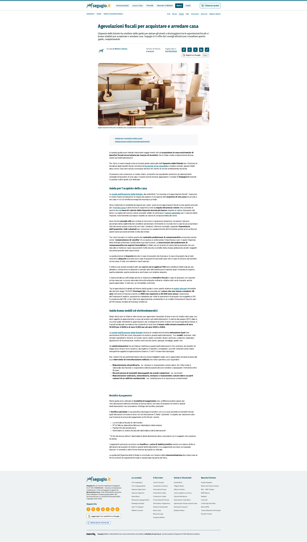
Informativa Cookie (159, 493)
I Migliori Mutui (179, 486)
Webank (204, 496)
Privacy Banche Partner (161, 500)
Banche (204, 14)
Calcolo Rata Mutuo (180, 496)
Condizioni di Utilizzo (160, 486)
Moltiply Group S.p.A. (153, 534)
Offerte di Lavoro (137, 510)
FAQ (187, 14)
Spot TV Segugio (137, 507)
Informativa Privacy (159, 489)
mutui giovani (180, 288)
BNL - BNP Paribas (207, 489)
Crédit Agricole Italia (208, 503)
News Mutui (136, 496)
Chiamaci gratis (212, 5)
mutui (99, 14)
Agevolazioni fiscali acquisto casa (185, 503)
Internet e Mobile (165, 5)
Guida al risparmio (138, 493)
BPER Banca (205, 493)
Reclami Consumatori (160, 507)
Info (168, 14)
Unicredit (204, 500)
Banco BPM (205, 507)
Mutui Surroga (158, 514)
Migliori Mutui (215, 14)
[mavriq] (91, 534)
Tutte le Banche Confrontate (211, 510)
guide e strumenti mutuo (113, 14)
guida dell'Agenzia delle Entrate (127, 194)
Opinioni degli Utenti (139, 489)
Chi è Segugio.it (137, 483)
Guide (181, 14)
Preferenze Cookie (159, 496)
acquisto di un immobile (156, 166)
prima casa (120, 207)
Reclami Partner (206, 514)
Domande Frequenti (181, 507)
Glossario (195, 14)
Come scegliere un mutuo (183, 493)
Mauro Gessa (121, 49)
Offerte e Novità (179, 489)
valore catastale (172, 213)
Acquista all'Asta (159, 517)
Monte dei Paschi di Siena (210, 486)
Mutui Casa (157, 510)
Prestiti (150, 5)
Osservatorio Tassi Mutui (182, 500)
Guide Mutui (178, 483)
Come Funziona (158, 483)
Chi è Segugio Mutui (138, 486)
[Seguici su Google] (195, 55)
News (174, 14)
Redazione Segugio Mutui (140, 500)
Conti (188, 5)
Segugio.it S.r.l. (103, 534)
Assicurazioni (122, 5)
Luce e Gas (137, 5)
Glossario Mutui (179, 510)
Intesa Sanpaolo (206, 483)
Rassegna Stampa (138, 503)
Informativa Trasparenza (161, 503)
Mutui (179, 5)
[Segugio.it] (98, 479)
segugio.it (90, 14)
